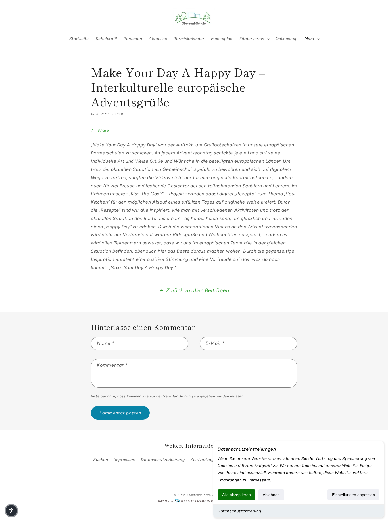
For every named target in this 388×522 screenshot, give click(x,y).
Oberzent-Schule (200, 495)
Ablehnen (271, 494)
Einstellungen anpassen (353, 494)
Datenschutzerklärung (239, 511)
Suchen (100, 459)
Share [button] (103, 130)
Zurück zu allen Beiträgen (197, 290)
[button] (20, 18)
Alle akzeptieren (236, 494)
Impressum (124, 459)
